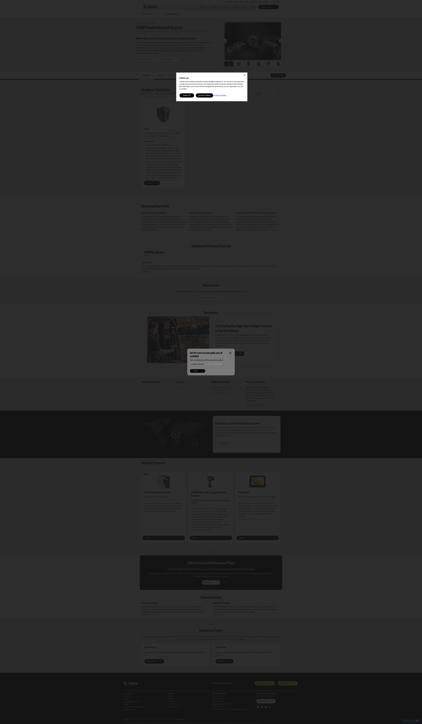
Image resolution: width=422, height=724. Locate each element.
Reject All (186, 95)
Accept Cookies (204, 95)
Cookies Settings (219, 95)
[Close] (244, 75)
